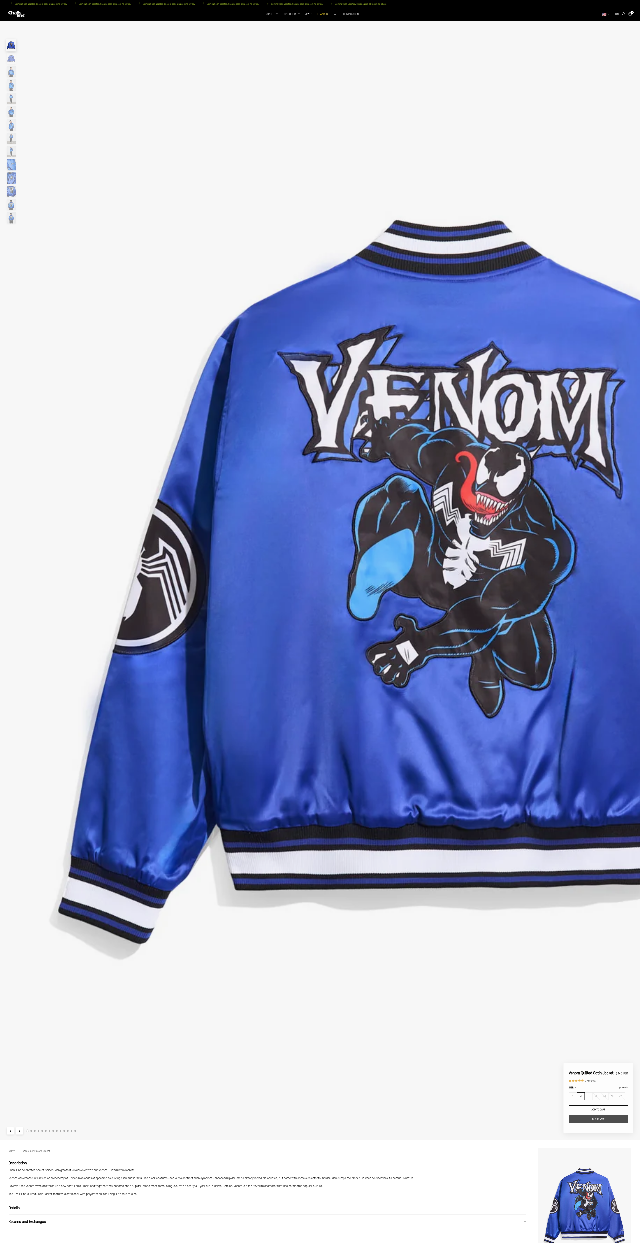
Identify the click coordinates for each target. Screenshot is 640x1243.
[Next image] (19, 1131)
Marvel (12, 1151)
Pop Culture (290, 14)
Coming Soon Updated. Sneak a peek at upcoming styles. (104, 3)
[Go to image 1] (27, 1131)
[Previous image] (10, 1131)
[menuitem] (272, 14)
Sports (270, 14)
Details (267, 1207)
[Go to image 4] (38, 1131)
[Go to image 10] (60, 1131)
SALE (335, 14)
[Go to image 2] (31, 1131)
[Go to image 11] (64, 1131)
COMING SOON (351, 14)
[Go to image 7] (49, 1131)
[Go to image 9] (57, 1131)
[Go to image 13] (71, 1131)
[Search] (623, 14)
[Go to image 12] (68, 1131)
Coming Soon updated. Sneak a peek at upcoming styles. (40, 3)
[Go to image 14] (75, 1131)
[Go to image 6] (46, 1131)
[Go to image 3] (35, 1131)
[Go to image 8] (53, 1131)
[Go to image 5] (42, 1131)
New (307, 14)
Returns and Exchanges (267, 1221)
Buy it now (598, 1119)
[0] (629, 14)
